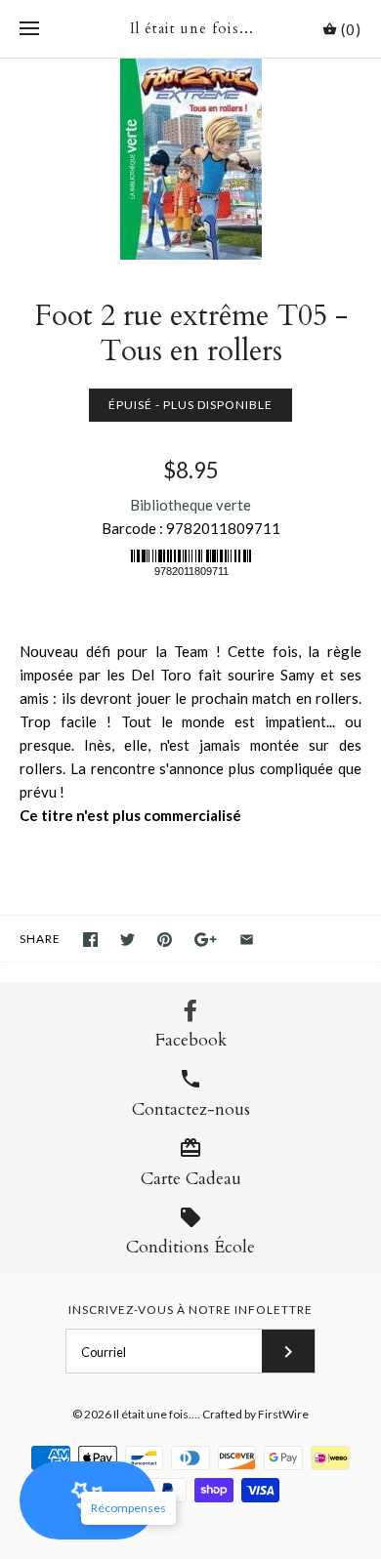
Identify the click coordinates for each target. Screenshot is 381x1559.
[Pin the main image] (164, 939)
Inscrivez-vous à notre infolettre (190, 1309)
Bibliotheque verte (190, 504)
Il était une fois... (155, 1414)
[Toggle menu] (29, 29)
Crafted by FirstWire (255, 1414)
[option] (190, 159)
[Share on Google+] (205, 939)
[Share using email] (246, 939)
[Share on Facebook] (90, 939)
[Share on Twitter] (127, 939)
